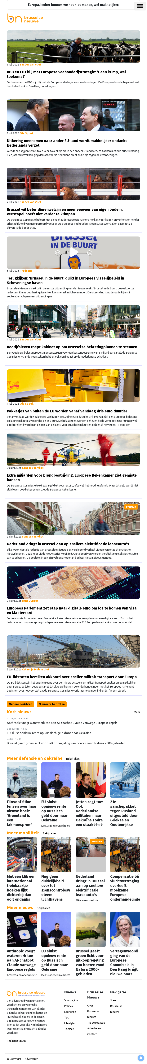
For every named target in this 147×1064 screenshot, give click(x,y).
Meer (137, 712)
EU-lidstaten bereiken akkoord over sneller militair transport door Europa (72, 677)
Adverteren (94, 1028)
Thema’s (69, 1028)
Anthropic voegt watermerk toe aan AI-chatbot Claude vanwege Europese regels (62, 723)
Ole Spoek (26, 133)
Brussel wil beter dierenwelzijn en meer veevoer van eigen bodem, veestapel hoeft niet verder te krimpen (65, 211)
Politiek (68, 1006)
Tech (67, 1017)
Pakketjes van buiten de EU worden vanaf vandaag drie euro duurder (67, 411)
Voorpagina (71, 1000)
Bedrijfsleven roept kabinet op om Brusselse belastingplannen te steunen (72, 347)
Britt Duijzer (30, 600)
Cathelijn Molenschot (35, 669)
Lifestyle (69, 1023)
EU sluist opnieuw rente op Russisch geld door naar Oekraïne (49, 733)
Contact (92, 1034)
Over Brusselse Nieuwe (93, 1011)
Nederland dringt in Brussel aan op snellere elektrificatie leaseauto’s (68, 544)
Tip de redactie (96, 1022)
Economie (70, 1011)
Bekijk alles (73, 758)
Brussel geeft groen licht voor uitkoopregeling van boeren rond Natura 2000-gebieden (66, 743)
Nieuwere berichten (52, 704)
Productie (26, 270)
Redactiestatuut (16, 1040)
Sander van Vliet (30, 64)
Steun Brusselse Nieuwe (116, 1006)
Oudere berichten (20, 704)
